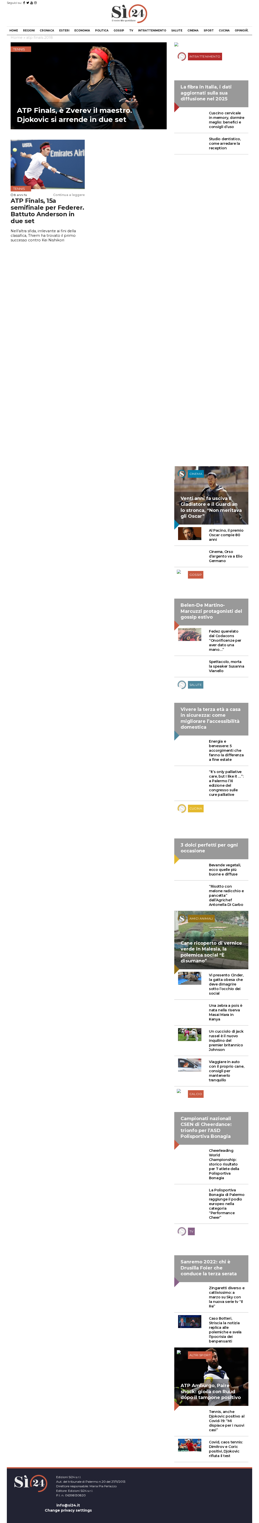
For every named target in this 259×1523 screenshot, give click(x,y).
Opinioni (241, 30)
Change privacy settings (68, 1510)
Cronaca (47, 30)
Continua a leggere (69, 195)
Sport (209, 30)
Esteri (64, 30)
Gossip (119, 30)
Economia (82, 30)
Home (13, 30)
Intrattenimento (152, 30)
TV (131, 30)
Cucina (224, 30)
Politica (102, 30)
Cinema (193, 30)
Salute (176, 30)
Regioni (29, 30)
